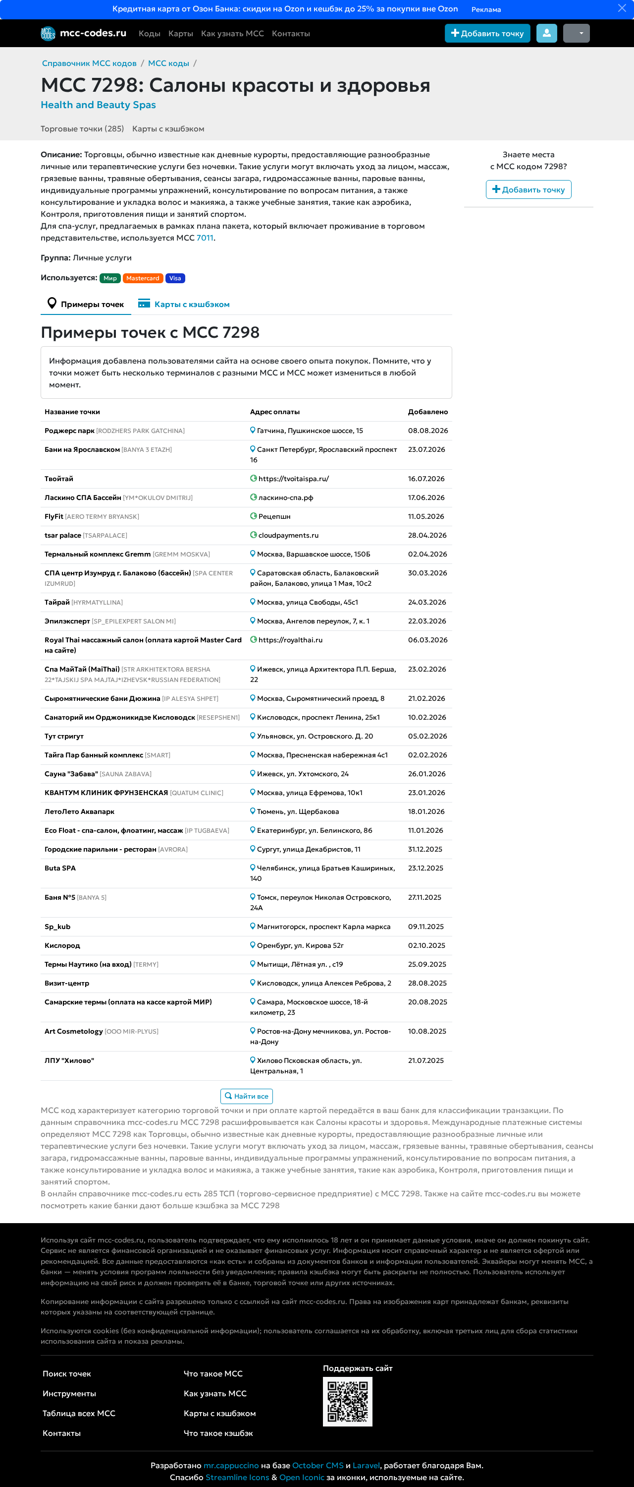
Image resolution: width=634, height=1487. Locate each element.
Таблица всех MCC (79, 1413)
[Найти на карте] (253, 430)
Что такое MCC (213, 1373)
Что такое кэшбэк (218, 1433)
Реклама (485, 9)
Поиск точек (67, 1373)
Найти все (250, 1096)
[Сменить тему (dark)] (576, 33)
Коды (149, 33)
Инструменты (69, 1393)
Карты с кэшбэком (168, 128)
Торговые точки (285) (82, 128)
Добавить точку (491, 33)
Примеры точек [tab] (91, 304)
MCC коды (168, 63)
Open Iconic (301, 1477)
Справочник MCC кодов (89, 63)
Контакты (291, 33)
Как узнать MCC (232, 33)
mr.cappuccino (231, 1465)
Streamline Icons (237, 1477)
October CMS (318, 1465)
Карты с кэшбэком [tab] (191, 304)
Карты (180, 33)
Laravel (366, 1465)
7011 (205, 238)
